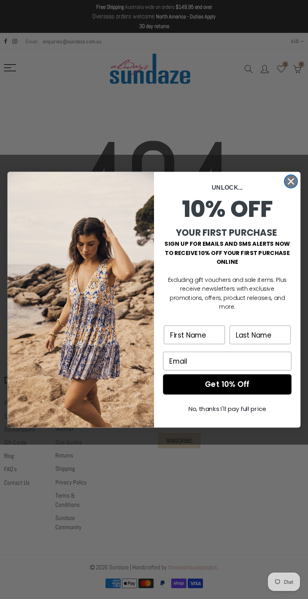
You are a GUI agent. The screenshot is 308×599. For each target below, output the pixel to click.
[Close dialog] (291, 181)
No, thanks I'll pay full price (227, 409)
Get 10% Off (227, 384)
